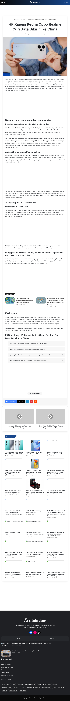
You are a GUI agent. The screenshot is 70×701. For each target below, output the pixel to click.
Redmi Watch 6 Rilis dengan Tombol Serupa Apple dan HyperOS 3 (13, 472)
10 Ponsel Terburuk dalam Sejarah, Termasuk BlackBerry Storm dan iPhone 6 (13, 574)
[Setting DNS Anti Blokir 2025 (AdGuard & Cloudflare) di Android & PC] (6, 645)
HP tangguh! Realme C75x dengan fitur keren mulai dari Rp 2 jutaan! (55, 554)
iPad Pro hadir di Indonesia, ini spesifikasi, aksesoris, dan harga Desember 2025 (55, 534)
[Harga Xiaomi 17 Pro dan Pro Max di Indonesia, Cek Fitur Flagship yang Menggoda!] (14, 484)
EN (8, 679)
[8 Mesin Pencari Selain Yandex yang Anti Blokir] (6, 653)
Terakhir (51, 638)
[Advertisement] (35, 10)
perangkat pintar (46, 687)
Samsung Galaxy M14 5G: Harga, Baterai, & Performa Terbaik (33, 472)
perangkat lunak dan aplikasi (33, 687)
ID (10, 679)
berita (8, 684)
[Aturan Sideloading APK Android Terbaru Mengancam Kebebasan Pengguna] (10, 300)
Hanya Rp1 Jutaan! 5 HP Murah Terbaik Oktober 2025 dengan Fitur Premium (13, 554)
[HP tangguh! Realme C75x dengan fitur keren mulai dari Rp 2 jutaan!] (56, 545)
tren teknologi (23, 690)
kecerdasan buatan (6, 687)
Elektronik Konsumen (30, 684)
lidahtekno (16, 687)
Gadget (23, 19)
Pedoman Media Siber (7, 675)
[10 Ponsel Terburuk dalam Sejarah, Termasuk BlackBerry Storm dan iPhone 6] (14, 565)
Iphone (55, 684)
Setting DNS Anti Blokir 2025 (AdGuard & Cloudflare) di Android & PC (32, 643)
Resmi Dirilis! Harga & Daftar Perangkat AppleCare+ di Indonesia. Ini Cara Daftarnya (13, 512)
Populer (18, 638)
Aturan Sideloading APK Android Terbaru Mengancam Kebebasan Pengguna (24, 300)
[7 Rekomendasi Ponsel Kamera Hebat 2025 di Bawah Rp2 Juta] (14, 445)
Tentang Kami (5, 672)
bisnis (13, 684)
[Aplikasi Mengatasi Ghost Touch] (14, 525)
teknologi (4, 690)
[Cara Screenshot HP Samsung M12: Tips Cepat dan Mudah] (35, 545)
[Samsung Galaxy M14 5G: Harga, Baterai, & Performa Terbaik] (35, 464)
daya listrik (20, 684)
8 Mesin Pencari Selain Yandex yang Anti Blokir (25, 651)
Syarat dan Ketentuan (7, 667)
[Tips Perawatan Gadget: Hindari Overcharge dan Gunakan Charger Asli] (56, 484)
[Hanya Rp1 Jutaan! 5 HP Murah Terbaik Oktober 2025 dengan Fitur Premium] (14, 545)
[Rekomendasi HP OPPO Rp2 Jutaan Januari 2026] (35, 445)
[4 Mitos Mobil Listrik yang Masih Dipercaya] (35, 504)
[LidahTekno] (35, 2)
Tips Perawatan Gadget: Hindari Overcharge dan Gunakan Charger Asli (56, 492)
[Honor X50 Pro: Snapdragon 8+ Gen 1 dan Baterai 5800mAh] (35, 565)
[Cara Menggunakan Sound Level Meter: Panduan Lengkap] (35, 525)
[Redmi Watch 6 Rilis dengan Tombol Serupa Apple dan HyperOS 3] (14, 464)
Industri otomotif (47, 684)
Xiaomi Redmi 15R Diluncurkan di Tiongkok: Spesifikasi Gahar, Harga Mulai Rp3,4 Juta (56, 574)
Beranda (17, 19)
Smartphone (61, 687)
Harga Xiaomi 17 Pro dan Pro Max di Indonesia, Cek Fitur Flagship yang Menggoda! (13, 492)
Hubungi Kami (5, 670)
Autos (3, 684)
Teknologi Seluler (13, 690)
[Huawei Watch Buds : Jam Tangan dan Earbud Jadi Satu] (56, 445)
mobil (22, 687)
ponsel (54, 687)
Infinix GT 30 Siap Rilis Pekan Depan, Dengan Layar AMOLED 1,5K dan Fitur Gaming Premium (35, 492)
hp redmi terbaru (35, 393)
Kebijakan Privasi (5, 664)
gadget (39, 684)
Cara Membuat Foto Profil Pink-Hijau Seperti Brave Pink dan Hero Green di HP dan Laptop (56, 472)
